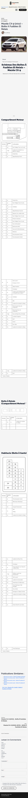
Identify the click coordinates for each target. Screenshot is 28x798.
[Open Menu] (16, 10)
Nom (2, 770)
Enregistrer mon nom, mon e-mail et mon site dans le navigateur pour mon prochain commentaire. (14, 784)
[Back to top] (25, 795)
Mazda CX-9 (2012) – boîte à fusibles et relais (14, 676)
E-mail (3, 776)
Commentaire (4, 761)
